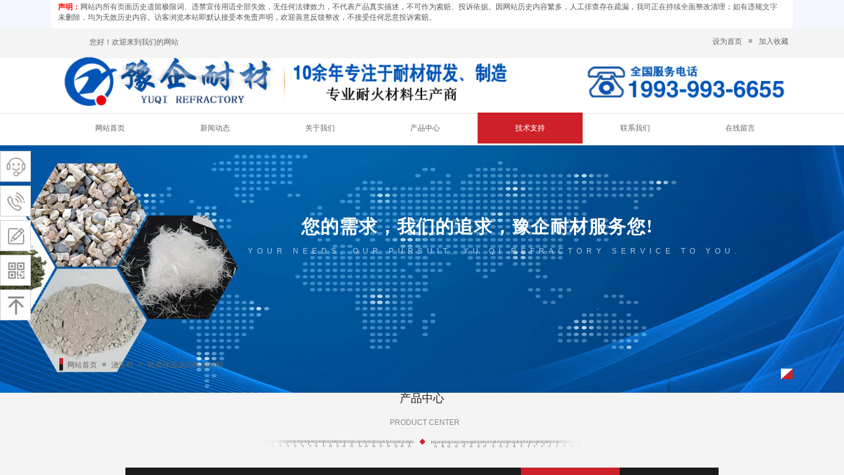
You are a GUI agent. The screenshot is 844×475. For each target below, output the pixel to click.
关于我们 (320, 128)
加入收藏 (773, 41)
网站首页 (110, 128)
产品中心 (425, 128)
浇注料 (122, 365)
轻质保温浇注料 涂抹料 (186, 365)
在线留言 (740, 128)
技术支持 (530, 128)
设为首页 (727, 41)
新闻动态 (215, 128)
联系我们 (635, 128)
